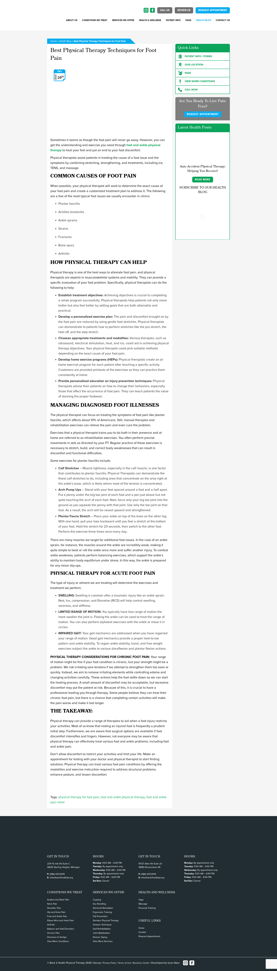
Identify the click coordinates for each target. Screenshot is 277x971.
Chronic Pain (53, 933)
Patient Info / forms (198, 56)
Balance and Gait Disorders (60, 928)
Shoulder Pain (54, 908)
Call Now (191, 89)
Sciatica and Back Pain (58, 899)
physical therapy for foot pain (78, 797)
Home (53, 41)
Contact (142, 932)
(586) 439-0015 (57, 874)
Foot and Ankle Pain (57, 916)
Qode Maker (174, 963)
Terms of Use (124, 963)
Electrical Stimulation (103, 908)
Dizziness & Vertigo (57, 937)
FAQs (188, 20)
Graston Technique (102, 924)
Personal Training (147, 908)
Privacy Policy (109, 963)
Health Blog (203, 20)
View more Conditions (200, 81)
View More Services (103, 941)
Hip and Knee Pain (56, 912)
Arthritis (51, 924)
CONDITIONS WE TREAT (94, 20)
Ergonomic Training (102, 912)
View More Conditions (58, 941)
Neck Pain (52, 904)
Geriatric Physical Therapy (106, 920)
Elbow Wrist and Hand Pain (60, 920)
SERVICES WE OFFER (123, 20)
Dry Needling (99, 904)
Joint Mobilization (101, 933)
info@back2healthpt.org (61, 877)
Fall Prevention (100, 916)
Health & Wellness (150, 20)
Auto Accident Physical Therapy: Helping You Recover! (202, 169)
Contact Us (223, 20)
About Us (71, 20)
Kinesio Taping (100, 937)
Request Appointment (149, 936)
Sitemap (97, 963)
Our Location (194, 64)
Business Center (141, 963)
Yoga (140, 899)
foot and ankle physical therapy (123, 797)
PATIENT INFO (173, 20)
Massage (142, 904)
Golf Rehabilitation (102, 928)
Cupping (97, 899)
